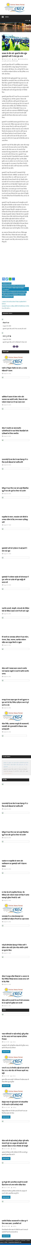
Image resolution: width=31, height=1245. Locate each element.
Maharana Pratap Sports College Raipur (13, 286)
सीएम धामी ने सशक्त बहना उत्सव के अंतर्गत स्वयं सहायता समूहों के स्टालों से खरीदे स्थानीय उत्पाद (15, 671)
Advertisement (9, 1240)
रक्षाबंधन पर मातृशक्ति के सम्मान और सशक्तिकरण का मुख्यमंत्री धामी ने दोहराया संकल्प (14, 863)
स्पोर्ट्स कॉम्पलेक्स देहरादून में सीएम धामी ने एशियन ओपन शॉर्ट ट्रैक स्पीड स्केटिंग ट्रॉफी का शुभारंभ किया (15, 947)
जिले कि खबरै (15, 61)
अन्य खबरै (4, 61)
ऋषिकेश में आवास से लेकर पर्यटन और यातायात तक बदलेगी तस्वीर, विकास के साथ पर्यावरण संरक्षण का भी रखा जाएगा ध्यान (14, 399)
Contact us (17, 1240)
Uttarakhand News (7, 297)
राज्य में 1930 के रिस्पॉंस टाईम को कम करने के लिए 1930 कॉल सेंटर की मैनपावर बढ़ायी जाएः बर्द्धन (15, 1070)
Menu (7, 17)
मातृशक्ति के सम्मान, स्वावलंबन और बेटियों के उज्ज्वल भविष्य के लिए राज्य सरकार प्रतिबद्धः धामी (15, 519)
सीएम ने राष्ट (6, 321)
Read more (6, 1051)
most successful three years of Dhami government (13, 289)
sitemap (23, 1240)
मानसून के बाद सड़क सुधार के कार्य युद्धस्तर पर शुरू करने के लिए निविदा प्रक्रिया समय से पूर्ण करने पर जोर (15, 702)
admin (15, 59)
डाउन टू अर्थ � (7, 334)
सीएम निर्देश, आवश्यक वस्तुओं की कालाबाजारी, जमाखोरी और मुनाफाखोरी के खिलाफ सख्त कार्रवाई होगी (15, 726)
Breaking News (24, 59)
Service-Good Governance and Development (14, 292)
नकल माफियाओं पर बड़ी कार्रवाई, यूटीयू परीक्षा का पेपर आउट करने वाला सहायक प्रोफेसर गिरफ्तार (15, 1036)
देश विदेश (5, 780)
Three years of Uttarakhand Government (13, 294)
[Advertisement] (15, 260)
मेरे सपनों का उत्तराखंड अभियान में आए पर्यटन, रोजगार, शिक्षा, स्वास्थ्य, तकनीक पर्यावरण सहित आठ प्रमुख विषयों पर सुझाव (15, 639)
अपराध (4, 1010)
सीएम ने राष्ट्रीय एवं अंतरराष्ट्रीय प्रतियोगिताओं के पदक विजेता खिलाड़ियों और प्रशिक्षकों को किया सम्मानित (15, 431)
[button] (26, 20)
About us (2, 1240)
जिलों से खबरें (5, 352)
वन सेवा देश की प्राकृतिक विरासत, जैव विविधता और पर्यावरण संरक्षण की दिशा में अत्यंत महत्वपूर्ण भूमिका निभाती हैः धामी (15, 895)
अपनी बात (9, 61)
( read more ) (8, 773)
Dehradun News (6, 283)
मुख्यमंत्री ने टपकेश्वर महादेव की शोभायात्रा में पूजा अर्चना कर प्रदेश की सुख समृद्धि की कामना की (15, 579)
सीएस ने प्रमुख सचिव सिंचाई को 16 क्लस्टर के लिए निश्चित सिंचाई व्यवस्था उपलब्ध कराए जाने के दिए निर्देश (15, 979)
